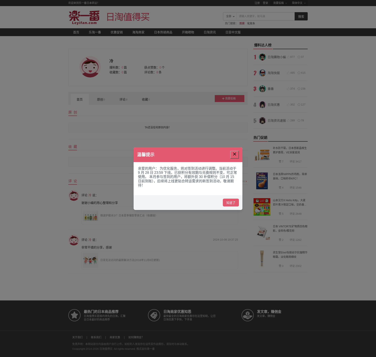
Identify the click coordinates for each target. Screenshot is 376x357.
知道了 (230, 202)
